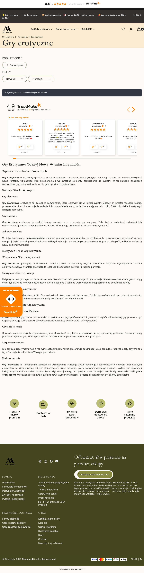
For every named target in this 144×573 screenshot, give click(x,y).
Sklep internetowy (71, 569)
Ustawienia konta (47, 493)
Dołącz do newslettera (95, 474)
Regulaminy (8, 482)
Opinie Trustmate (47, 526)
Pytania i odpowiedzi (13, 498)
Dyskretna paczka (48, 531)
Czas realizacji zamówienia (16, 526)
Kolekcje (42, 522)
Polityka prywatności (13, 490)
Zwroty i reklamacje (12, 494)
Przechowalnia (46, 497)
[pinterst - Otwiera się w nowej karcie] (40, 461)
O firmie (42, 539)
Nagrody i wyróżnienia (50, 543)
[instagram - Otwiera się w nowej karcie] (45, 461)
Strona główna (8, 37)
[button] (133, 109)
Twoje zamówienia (48, 489)
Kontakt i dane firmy (49, 518)
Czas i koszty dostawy (14, 522)
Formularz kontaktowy (14, 486)
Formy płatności (10, 518)
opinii (39, 110)
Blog (40, 535)
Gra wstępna (22, 37)
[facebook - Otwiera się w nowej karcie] (51, 461)
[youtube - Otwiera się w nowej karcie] (56, 461)
